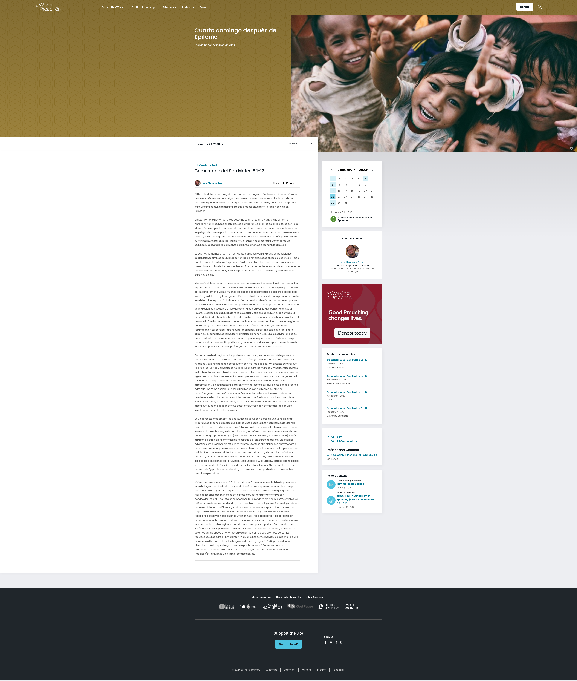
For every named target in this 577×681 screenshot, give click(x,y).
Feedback (338, 670)
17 (346, 190)
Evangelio (293, 144)
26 (358, 196)
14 (372, 184)
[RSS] (341, 642)
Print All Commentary (343, 441)
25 (352, 196)
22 (332, 196)
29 (332, 202)
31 (346, 202)
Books (204, 7)
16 (339, 190)
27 (365, 196)
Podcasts (188, 7)
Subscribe (271, 670)
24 (345, 196)
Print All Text (338, 437)
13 (365, 184)
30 (339, 202)
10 (346, 184)
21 (372, 190)
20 (365, 190)
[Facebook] (325, 642)
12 (359, 184)
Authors (306, 670)
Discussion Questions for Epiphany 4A (353, 455)
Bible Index (169, 7)
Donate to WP (288, 644)
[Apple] (336, 642)
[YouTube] (331, 642)
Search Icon (540, 7)
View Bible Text (207, 165)
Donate (524, 7)
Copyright (289, 670)
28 (372, 196)
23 (339, 196)
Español (321, 670)
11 (352, 184)
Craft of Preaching (143, 7)
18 (352, 190)
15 (332, 190)
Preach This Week (112, 7)
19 (359, 190)
